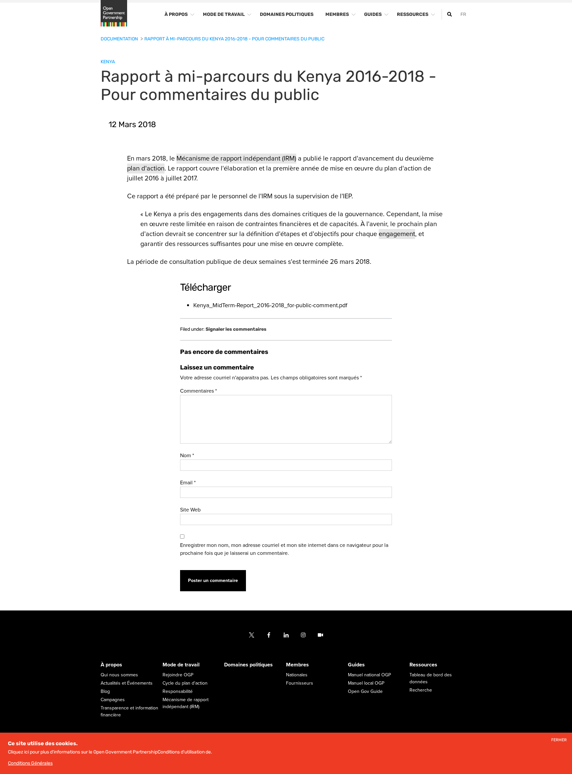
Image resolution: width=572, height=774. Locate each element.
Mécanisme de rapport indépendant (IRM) (236, 159)
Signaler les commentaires (236, 329)
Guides (356, 665)
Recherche (420, 690)
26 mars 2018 (350, 262)
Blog (105, 692)
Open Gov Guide (365, 692)
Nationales (297, 675)
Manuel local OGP (366, 683)
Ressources (423, 665)
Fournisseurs (299, 683)
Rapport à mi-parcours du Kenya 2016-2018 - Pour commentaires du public (234, 39)
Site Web (190, 510)
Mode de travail (181, 665)
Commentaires (198, 391)
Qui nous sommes (119, 675)
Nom (187, 455)
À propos (111, 665)
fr (463, 14)
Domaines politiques (248, 665)
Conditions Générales (30, 763)
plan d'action (146, 168)
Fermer (559, 740)
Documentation (120, 39)
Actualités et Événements (127, 683)
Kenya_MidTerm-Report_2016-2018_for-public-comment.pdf (270, 305)
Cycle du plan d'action (185, 683)
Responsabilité (178, 692)
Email (188, 482)
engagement (397, 234)
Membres (297, 665)
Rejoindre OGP (178, 675)
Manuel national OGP (369, 675)
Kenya (108, 62)
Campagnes (113, 700)
